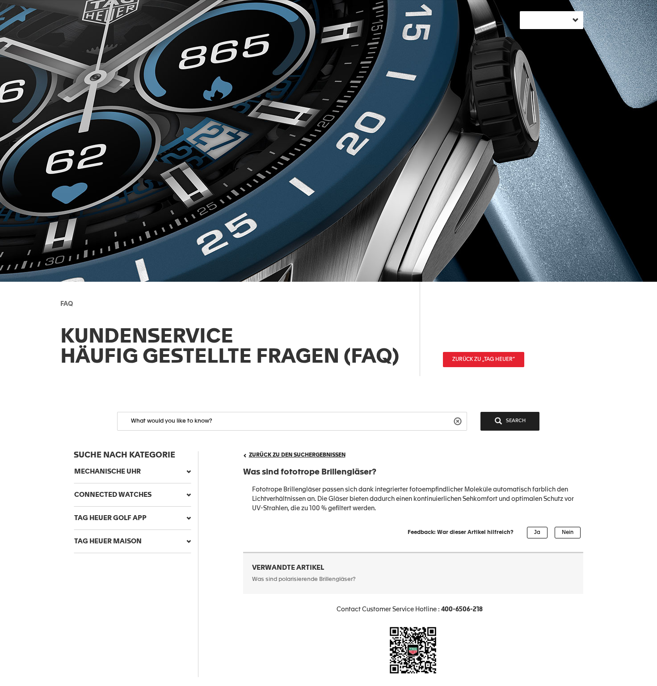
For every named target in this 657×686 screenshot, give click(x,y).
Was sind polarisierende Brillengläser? (304, 579)
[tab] (132, 472)
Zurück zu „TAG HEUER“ (483, 359)
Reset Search (459, 420)
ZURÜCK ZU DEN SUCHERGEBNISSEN (297, 455)
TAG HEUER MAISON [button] (108, 541)
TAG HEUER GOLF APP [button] (110, 518)
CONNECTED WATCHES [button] (113, 494)
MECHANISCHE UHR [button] (107, 471)
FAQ (66, 304)
